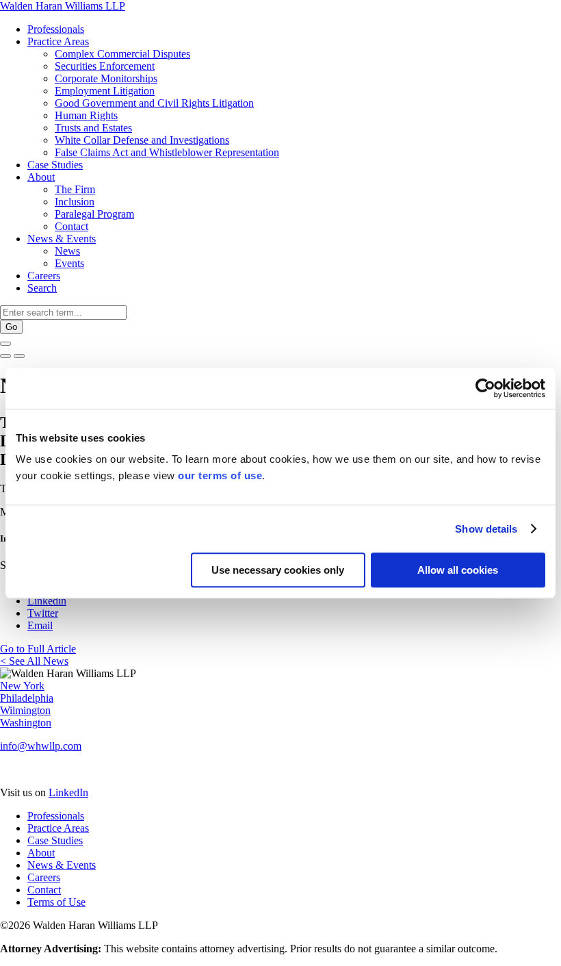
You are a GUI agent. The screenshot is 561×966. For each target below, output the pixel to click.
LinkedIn (68, 792)
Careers (43, 275)
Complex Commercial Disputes (122, 54)
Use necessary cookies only (277, 570)
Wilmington (25, 710)
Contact (71, 226)
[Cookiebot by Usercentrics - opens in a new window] (485, 388)
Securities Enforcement (105, 66)
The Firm (75, 189)
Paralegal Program (94, 214)
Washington (25, 722)
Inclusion (74, 201)
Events (69, 263)
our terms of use (220, 475)
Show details (486, 529)
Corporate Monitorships (106, 78)
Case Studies (55, 164)
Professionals (55, 29)
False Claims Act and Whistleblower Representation (167, 152)
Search (42, 288)
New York (22, 685)
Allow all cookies (457, 570)
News (67, 251)
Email (40, 625)
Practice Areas (58, 41)
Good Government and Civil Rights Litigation (154, 103)
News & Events (61, 238)
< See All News (34, 661)
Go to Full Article (38, 648)
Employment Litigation (105, 91)
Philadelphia (26, 698)
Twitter (42, 613)
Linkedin (46, 601)
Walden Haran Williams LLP (62, 6)
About (41, 177)
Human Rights (86, 115)
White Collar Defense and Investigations (142, 140)
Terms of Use (56, 902)
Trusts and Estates (93, 128)
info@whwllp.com (40, 746)
